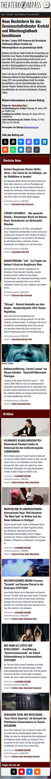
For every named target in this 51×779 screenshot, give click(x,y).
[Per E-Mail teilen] (29, 150)
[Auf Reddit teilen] (5, 150)
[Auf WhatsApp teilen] (13, 150)
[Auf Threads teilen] (13, 142)
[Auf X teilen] (5, 142)
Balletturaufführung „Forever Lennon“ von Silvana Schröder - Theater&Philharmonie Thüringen (25, 372)
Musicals (24, 339)
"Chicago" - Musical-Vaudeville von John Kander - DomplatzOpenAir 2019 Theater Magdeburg (25, 307)
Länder (27, 482)
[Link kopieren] (36, 150)
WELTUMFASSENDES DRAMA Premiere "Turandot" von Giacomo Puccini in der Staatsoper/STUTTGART (23, 584)
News (25, 105)
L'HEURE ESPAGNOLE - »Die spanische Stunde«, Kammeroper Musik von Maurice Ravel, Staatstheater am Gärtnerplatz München (25, 218)
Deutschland (17, 105)
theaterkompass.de (31, 127)
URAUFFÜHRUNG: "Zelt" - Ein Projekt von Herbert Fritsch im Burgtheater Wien (25, 262)
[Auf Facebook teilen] (36, 142)
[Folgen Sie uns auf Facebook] (29, 772)
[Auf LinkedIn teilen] (44, 142)
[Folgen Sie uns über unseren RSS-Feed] (37, 772)
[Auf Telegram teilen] (21, 150)
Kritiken (21, 482)
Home (3, 14)
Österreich (15, 295)
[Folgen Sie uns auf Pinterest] (21, 772)
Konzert (15, 482)
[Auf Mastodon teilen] (29, 142)
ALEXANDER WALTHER (23, 475)
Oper (27, 251)
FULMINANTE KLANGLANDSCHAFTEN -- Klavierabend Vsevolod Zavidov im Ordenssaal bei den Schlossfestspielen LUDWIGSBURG (23, 445)
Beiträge (10, 14)
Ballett (14, 403)
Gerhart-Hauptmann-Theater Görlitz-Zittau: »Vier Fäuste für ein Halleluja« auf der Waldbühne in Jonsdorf (25, 172)
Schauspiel (29, 204)
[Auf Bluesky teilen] (21, 142)
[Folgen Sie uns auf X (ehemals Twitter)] (14, 772)
